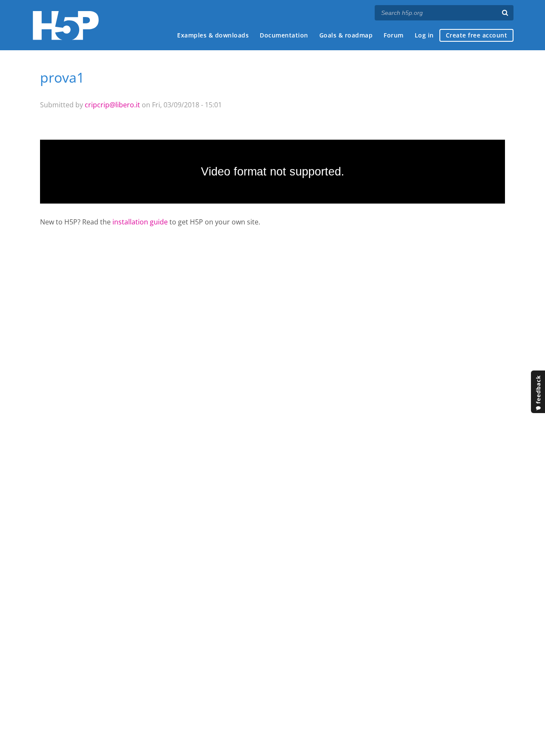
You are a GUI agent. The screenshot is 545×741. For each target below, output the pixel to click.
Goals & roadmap (346, 35)
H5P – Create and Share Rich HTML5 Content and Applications (66, 25)
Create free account (477, 35)
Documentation (284, 35)
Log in (424, 35)
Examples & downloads (213, 35)
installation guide (140, 222)
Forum (394, 35)
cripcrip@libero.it (112, 104)
